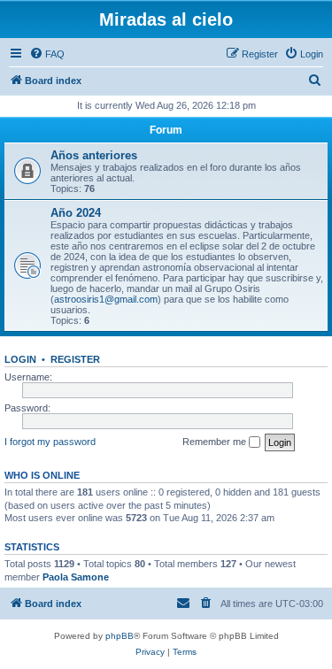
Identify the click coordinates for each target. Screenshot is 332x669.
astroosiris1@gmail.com (106, 299)
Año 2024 (75, 212)
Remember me (215, 441)
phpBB (119, 636)
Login (20, 359)
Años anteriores (93, 155)
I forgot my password (50, 441)
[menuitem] (47, 54)
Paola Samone (75, 577)
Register (75, 359)
